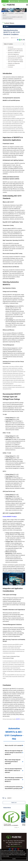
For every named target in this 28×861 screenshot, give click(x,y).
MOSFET (9, 798)
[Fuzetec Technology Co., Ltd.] (9, 5)
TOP (27, 816)
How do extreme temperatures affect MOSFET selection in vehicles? (13, 770)
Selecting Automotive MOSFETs (15, 58)
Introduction (10, 47)
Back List (14, 802)
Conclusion (10, 67)
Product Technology (19, 13)
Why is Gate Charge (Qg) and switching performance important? (12, 761)
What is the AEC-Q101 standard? (14, 745)
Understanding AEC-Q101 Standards (16, 56)
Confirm (14, 858)
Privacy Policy (23, 854)
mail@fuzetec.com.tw (16, 846)
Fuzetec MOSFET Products (10, 516)
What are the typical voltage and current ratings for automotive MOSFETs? (13, 752)
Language (13, 1)
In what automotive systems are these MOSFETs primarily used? (13, 787)
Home (6, 13)
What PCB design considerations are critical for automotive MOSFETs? (14, 779)
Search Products (23, 1)
